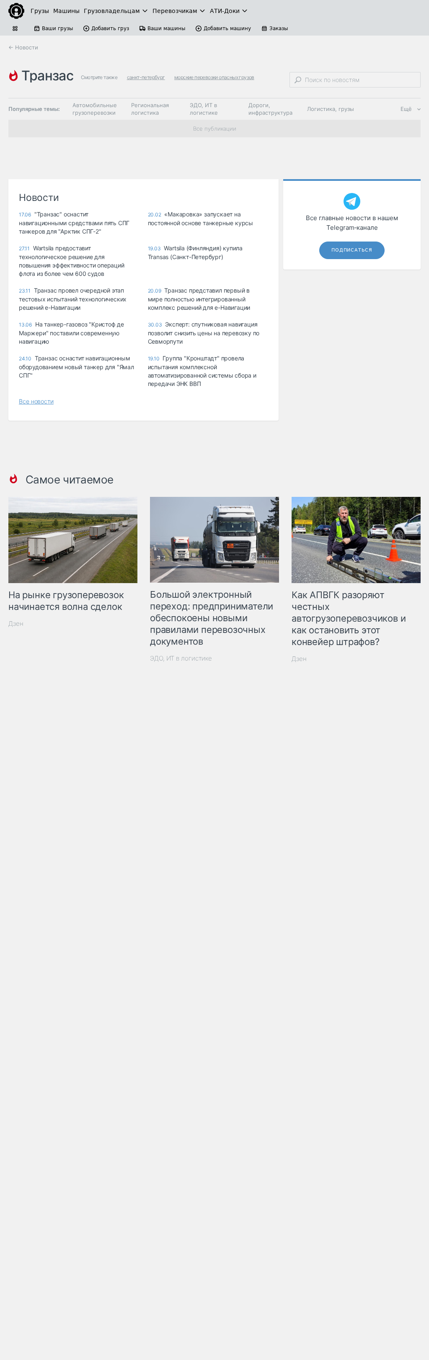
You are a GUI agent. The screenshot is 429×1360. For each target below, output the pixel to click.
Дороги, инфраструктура (270, 109)
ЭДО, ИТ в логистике (204, 109)
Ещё (406, 108)
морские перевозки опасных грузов (214, 77)
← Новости (23, 47)
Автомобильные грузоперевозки (94, 109)
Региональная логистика (150, 109)
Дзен (15, 623)
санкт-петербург (146, 77)
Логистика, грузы (330, 108)
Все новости (36, 401)
